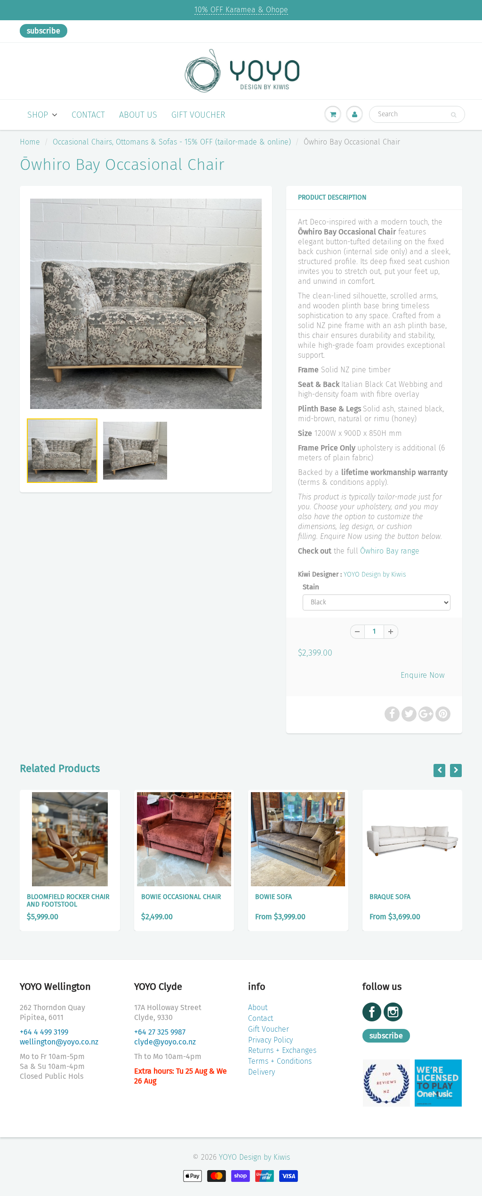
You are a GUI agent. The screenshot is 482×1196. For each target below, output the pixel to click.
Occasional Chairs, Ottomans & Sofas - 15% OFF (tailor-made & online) (172, 141)
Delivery (261, 1072)
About (257, 1007)
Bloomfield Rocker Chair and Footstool (68, 900)
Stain (311, 587)
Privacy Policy (270, 1039)
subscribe (43, 30)
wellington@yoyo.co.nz (59, 1041)
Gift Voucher (198, 115)
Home (30, 141)
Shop (37, 115)
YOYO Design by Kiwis (375, 574)
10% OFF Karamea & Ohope (241, 9)
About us (138, 115)
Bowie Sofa (273, 897)
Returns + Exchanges (282, 1050)
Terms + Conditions (280, 1061)
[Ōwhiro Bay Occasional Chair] (146, 303)
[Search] (453, 114)
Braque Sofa (390, 897)
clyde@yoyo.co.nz (165, 1041)
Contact (88, 115)
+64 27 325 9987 (159, 1031)
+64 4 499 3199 (44, 1031)
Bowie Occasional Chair (181, 897)
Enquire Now (423, 675)
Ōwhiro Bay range (389, 550)
